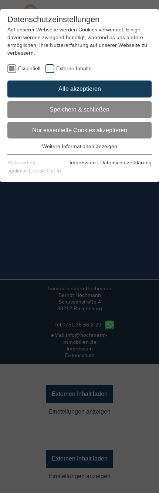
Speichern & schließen (79, 109)
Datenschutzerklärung (126, 162)
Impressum (83, 162)
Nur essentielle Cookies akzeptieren (79, 130)
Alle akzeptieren (79, 89)
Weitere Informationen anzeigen (79, 146)
